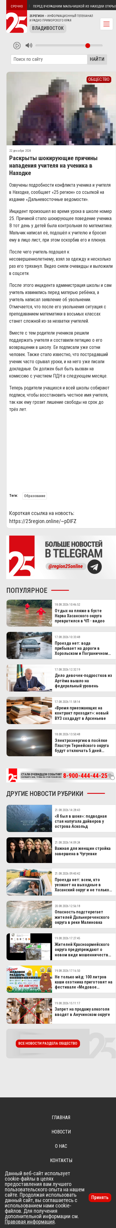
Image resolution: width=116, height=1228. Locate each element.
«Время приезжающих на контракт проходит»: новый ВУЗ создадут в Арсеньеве (82, 713)
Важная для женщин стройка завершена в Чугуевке (83, 851)
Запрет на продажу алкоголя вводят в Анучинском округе (82, 1012)
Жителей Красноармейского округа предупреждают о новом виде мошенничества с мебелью (82, 952)
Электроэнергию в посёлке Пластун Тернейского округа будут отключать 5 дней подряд (82, 748)
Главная (61, 1117)
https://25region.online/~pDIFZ (42, 521)
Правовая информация (30, 1221)
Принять (100, 1197)
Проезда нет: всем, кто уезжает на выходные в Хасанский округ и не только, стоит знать (82, 887)
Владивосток (48, 28)
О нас (61, 1146)
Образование (34, 496)
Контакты (61, 1160)
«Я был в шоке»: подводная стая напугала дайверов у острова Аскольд (81, 821)
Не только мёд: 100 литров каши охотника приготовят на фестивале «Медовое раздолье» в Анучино (83, 985)
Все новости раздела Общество (47, 1043)
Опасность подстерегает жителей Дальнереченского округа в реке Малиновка (82, 917)
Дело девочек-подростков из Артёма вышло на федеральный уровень (83, 681)
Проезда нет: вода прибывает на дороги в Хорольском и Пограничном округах (81, 651)
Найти (97, 59)
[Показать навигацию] (106, 24)
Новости (61, 1132)
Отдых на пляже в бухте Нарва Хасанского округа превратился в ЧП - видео (80, 616)
